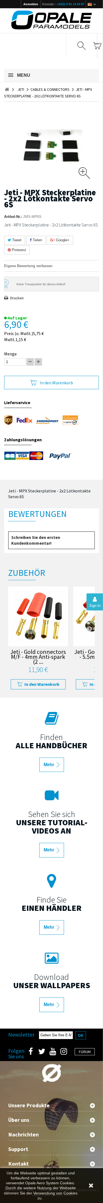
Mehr (49, 764)
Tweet (16, 240)
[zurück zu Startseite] (7, 89)
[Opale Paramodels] (51, 20)
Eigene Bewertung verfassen (28, 266)
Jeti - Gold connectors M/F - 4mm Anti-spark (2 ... (38, 657)
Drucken (17, 297)
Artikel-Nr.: (13, 217)
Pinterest (18, 250)
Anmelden (30, 4)
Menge (10, 353)
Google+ (62, 240)
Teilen (37, 240)
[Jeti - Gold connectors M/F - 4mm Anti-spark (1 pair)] (38, 616)
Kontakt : (63, 4)
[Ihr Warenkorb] (97, 45)
